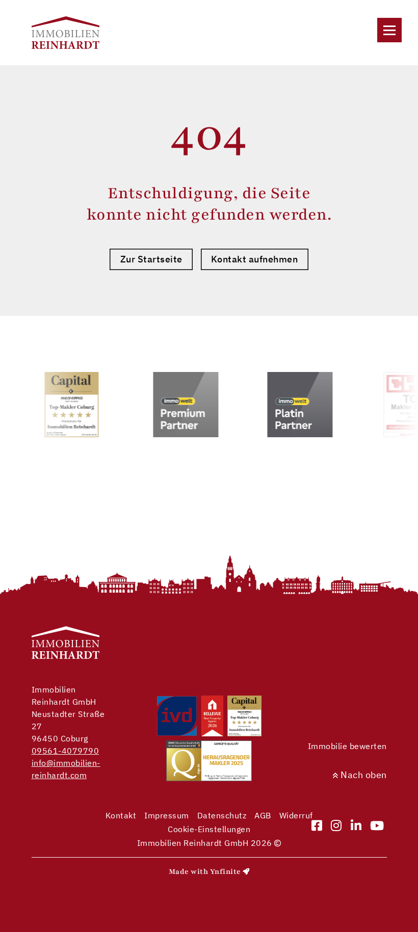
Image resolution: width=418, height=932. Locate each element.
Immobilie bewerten (347, 746)
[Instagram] (336, 826)
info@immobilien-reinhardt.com (66, 769)
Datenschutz (222, 815)
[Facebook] (317, 826)
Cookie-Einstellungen (209, 829)
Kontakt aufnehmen (254, 259)
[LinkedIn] (356, 826)
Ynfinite (225, 871)
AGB (262, 815)
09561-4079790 (65, 750)
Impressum (166, 815)
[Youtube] (377, 826)
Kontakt (121, 815)
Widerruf (296, 815)
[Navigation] (389, 30)
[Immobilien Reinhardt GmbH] (66, 32)
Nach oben (362, 775)
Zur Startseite (151, 259)
